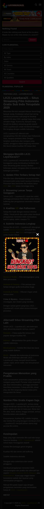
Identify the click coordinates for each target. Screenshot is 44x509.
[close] (37, 234)
